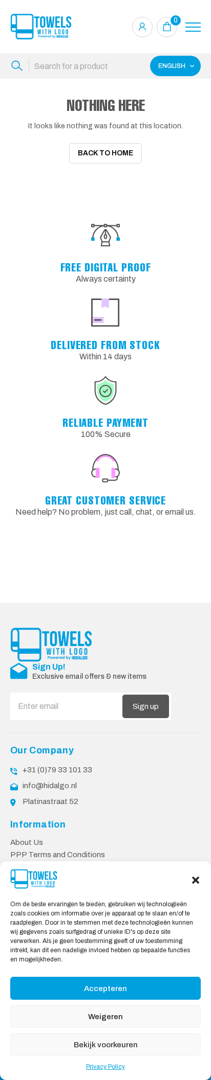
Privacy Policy (105, 1066)
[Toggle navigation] (193, 27)
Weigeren (105, 1017)
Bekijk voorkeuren (106, 1045)
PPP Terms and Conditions (57, 855)
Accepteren (105, 988)
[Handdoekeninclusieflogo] (41, 26)
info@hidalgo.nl (50, 786)
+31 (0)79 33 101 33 (57, 770)
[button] (196, 879)
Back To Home (105, 153)
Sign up (146, 706)
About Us (26, 842)
